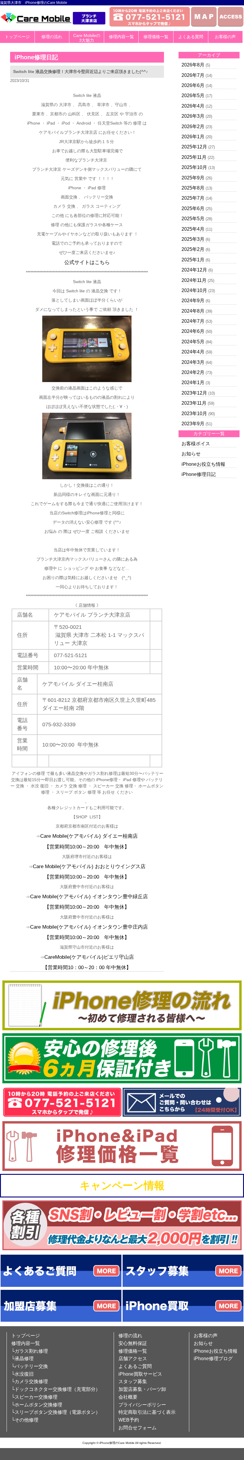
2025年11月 (194, 157)
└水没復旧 (22, 1374)
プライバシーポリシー (142, 1404)
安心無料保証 (132, 1343)
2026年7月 (193, 75)
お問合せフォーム (137, 1427)
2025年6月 (193, 208)
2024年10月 (194, 290)
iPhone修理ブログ (213, 1358)
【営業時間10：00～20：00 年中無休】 (87, 967)
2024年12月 (194, 269)
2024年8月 (193, 311)
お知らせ (191, 453)
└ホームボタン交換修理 (36, 1404)
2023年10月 (194, 413)
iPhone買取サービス (140, 1374)
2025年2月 (193, 249)
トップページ (17, 36)
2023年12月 (194, 392)
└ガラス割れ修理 (29, 1351)
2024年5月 (193, 341)
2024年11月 (194, 280)
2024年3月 (193, 362)
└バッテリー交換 (29, 1366)
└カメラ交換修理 (29, 1381)
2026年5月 (193, 95)
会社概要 (127, 1397)
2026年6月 (193, 85)
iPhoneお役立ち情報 (203, 464)
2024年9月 (193, 300)
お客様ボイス (196, 443)
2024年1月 (193, 382)
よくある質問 (190, 36)
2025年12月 (194, 146)
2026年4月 (193, 105)
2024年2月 (193, 372)
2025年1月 (193, 259)
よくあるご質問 (135, 1366)
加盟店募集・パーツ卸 (142, 1389)
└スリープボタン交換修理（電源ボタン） (55, 1412)
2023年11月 (194, 403)
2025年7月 (193, 198)
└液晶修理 (22, 1358)
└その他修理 (24, 1419)
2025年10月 (194, 167)
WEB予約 (128, 1419)
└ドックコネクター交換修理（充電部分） (55, 1389)
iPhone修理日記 (199, 474)
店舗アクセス (132, 1358)
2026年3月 (193, 116)
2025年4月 (193, 229)
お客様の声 (225, 36)
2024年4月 (193, 351)
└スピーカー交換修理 (34, 1397)
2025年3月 (193, 239)
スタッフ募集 (132, 1381)
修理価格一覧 (155, 36)
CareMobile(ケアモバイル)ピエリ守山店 (89, 957)
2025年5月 (193, 218)
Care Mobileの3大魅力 (86, 38)
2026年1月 (193, 136)
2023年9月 (193, 423)
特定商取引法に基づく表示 (147, 1412)
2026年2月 (193, 126)
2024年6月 (193, 331)
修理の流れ (51, 36)
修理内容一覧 (121, 36)
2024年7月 (193, 321)
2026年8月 (193, 64)
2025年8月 (193, 187)
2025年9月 (193, 177)
